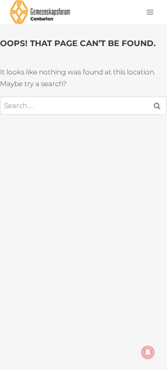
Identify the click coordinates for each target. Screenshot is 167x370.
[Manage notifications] (147, 352)
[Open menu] (149, 12)
